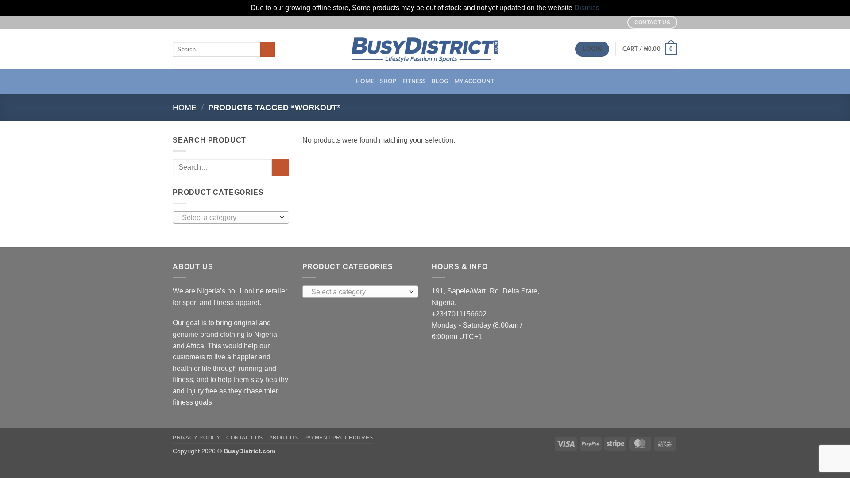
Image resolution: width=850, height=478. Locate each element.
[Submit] (267, 49)
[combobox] (231, 217)
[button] (649, 49)
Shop (388, 81)
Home (364, 81)
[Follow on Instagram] (607, 22)
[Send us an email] (615, 22)
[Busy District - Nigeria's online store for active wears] (425, 49)
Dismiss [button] (586, 8)
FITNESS (413, 81)
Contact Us (244, 438)
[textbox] (228, 218)
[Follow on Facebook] (598, 22)
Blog (440, 81)
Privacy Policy (196, 438)
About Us (283, 438)
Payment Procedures (338, 438)
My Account (474, 81)
